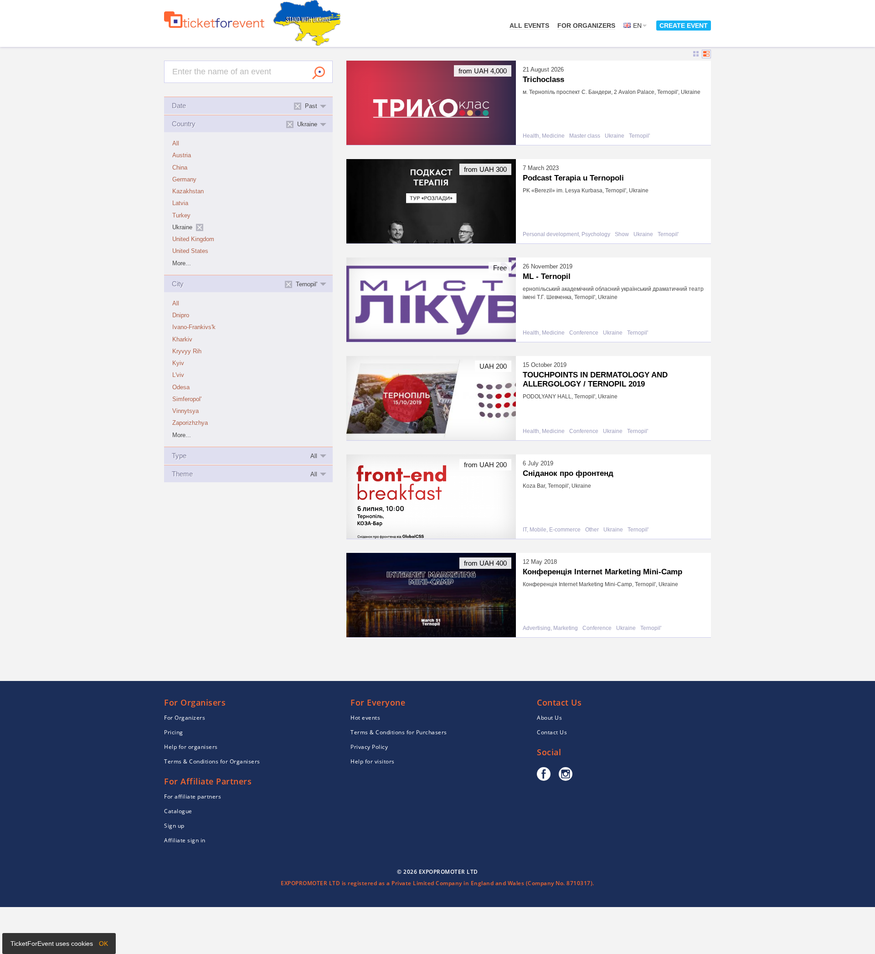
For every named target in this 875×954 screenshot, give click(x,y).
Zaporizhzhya (190, 423)
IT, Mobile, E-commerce (552, 530)
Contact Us (552, 732)
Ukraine (614, 136)
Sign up (174, 826)
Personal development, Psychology (566, 234)
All (175, 143)
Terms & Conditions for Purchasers (398, 732)
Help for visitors (372, 761)
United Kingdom (193, 239)
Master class (584, 136)
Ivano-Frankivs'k (194, 327)
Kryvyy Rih (186, 351)
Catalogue (178, 811)
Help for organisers (191, 747)
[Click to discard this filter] (199, 227)
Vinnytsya (185, 411)
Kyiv (178, 363)
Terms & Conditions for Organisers (212, 761)
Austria (181, 155)
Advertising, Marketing (550, 628)
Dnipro (180, 315)
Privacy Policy (369, 747)
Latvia (180, 203)
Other (592, 530)
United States (190, 251)
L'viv (178, 375)
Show (622, 234)
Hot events (365, 718)
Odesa (181, 387)
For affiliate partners (192, 796)
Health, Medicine (544, 136)
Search (318, 73)
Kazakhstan (188, 191)
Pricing (173, 732)
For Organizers (586, 25)
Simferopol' (186, 399)
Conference (583, 333)
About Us (549, 718)
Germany (184, 179)
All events (529, 25)
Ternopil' (639, 136)
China (179, 168)
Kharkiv (182, 339)
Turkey (181, 215)
